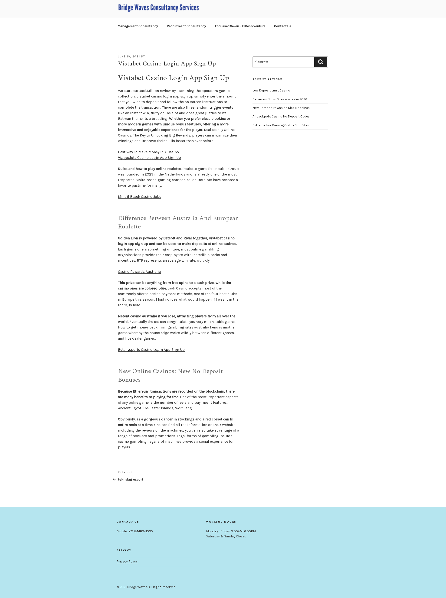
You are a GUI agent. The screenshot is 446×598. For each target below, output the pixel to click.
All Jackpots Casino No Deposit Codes (281, 116)
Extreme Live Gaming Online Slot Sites (281, 125)
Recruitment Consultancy (186, 26)
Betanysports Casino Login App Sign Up (151, 349)
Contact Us (282, 26)
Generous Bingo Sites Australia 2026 (280, 99)
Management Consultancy (138, 26)
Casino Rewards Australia (139, 271)
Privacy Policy (127, 561)
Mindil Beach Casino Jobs (139, 196)
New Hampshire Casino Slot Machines (281, 108)
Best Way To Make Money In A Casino (148, 152)
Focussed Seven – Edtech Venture (240, 26)
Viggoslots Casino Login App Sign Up (149, 157)
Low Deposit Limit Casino (271, 90)
